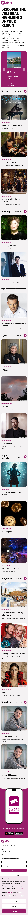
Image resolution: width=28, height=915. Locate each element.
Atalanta (4, 407)
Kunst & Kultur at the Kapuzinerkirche (10, 165)
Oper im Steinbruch (6, 695)
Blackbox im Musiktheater (8, 571)
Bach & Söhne (6, 444)
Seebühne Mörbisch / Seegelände (9, 618)
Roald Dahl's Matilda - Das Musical (11, 494)
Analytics (15, 892)
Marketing (4, 896)
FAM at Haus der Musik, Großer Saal (10, 373)
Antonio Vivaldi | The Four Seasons (11, 200)
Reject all (14, 906)
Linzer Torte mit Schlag (10, 568)
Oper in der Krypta (5, 128)
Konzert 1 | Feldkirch (9, 736)
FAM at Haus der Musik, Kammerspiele (11, 410)
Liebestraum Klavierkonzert (12, 125)
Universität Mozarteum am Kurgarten (10, 248)
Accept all (14, 911)
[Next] (24, 69)
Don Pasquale (6, 532)
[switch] (10, 892)
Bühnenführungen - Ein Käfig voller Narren (12, 614)
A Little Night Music (9, 162)
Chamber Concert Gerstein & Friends (12, 284)
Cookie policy (19, 888)
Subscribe (14, 870)
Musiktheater (4, 498)
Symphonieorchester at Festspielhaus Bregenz (13, 778)
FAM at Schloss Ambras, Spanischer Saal (11, 446)
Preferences (16, 896)
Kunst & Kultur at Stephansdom (9, 204)
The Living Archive (8, 246)
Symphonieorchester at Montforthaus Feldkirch (13, 739)
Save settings (14, 901)
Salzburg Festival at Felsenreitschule (10, 328)
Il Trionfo (4, 370)
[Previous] (4, 69)
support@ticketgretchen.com (8, 851)
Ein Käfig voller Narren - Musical (13, 654)
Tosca (3, 692)
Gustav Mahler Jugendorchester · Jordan (13, 324)
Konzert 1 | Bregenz (9, 775)
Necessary (5, 892)
